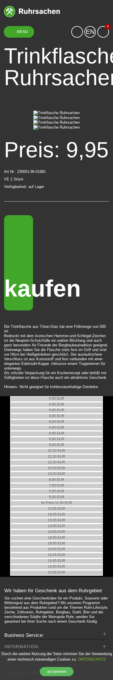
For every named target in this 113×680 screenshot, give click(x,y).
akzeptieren (56, 671)
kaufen (18, 288)
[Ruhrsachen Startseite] (32, 11)
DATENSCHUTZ (92, 659)
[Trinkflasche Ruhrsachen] (56, 113)
